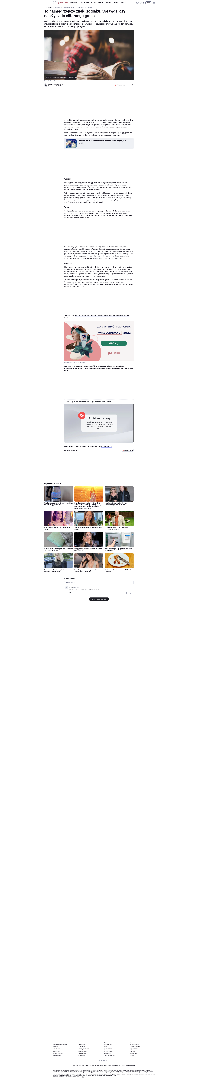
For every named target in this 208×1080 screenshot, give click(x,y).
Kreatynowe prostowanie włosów (60, 1044)
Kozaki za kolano (82, 1042)
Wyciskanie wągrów (108, 1051)
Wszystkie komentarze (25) (98, 599)
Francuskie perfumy (57, 1042)
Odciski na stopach (57, 1055)
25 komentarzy (121, 85)
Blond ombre (55, 1046)
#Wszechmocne (98, 2)
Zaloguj (148, 2)
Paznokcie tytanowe (134, 1044)
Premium (108, 2)
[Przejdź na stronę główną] (54, 4)
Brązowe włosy (107, 1050)
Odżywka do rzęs (108, 1042)
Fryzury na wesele (134, 1042)
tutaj (83, 1076)
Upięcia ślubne (133, 1050)
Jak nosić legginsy (82, 1050)
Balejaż (105, 1046)
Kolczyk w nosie (107, 1053)
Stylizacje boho (81, 1055)
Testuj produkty (85, 2)
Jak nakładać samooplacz (58, 1053)
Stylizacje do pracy (82, 1051)
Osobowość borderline (135, 1046)
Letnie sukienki (81, 1046)
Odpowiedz (72, 593)
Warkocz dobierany (134, 1048)
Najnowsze (73, 2)
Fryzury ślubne (81, 1044)
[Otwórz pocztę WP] (137, 2)
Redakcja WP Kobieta (54, 84)
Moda (115, 2)
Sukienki (132, 1055)
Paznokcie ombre (56, 1051)
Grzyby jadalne (133, 1053)
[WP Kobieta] (64, 2)
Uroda (123, 2)
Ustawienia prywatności (128, 1065)
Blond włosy (55, 1050)
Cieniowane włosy (108, 1044)
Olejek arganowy (56, 1048)
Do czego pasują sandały (84, 1048)
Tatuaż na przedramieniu (109, 1055)
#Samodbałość (89, 366)
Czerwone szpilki (108, 1048)
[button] (142, 3)
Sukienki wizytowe (82, 1053)
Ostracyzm (132, 1051)
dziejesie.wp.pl (106, 447)
